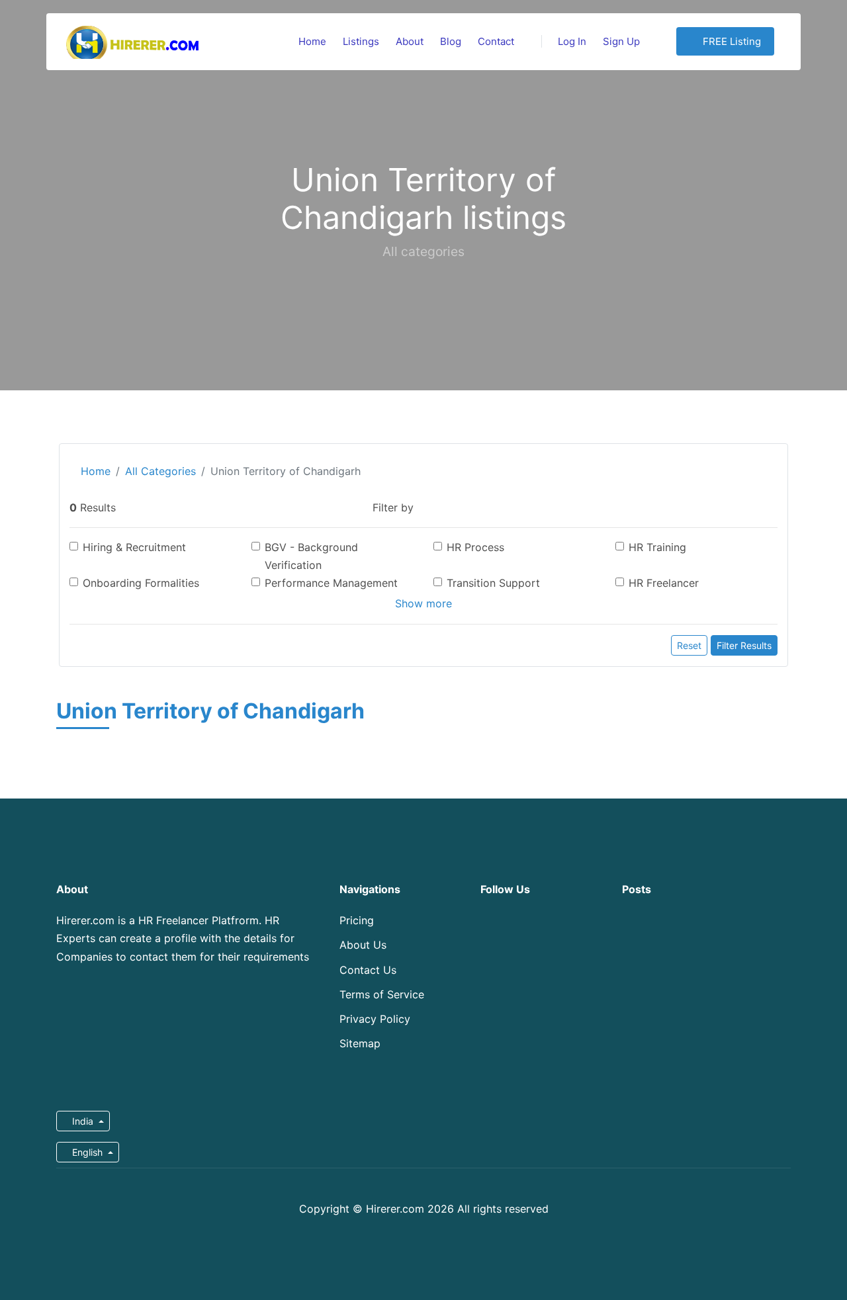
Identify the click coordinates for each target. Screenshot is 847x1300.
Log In (572, 41)
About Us (362, 944)
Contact (496, 41)
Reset (689, 645)
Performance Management (331, 582)
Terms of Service (381, 994)
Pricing (356, 920)
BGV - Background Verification (311, 556)
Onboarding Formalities (141, 582)
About (410, 41)
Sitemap (359, 1043)
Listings (361, 41)
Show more (423, 603)
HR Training (657, 547)
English (87, 1152)
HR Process (475, 547)
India (82, 1121)
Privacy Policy (374, 1018)
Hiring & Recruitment (134, 547)
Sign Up (621, 41)
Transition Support (493, 582)
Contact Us (367, 969)
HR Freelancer (664, 582)
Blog (450, 41)
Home (312, 41)
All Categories (160, 471)
